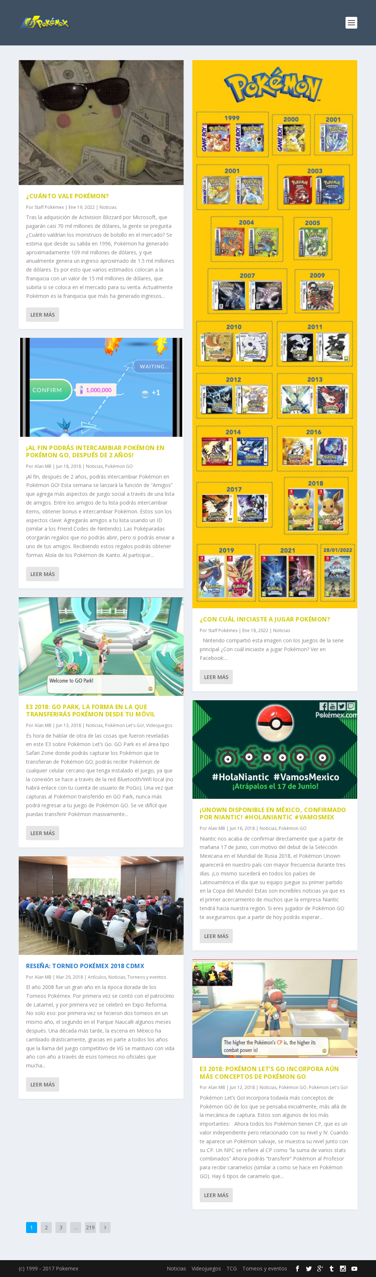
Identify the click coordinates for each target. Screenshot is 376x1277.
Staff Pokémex (49, 207)
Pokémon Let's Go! (124, 725)
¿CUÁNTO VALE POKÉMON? (67, 196)
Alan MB (43, 466)
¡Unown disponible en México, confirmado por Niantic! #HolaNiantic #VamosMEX (273, 814)
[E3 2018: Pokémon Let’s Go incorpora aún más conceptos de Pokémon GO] (274, 1008)
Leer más (42, 314)
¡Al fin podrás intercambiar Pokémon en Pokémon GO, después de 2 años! (95, 452)
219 (90, 1227)
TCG (232, 1268)
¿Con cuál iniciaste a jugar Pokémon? (265, 619)
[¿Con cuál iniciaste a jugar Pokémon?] (274, 334)
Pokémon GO (119, 466)
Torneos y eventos (146, 977)
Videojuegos (159, 725)
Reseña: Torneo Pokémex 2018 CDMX (85, 966)
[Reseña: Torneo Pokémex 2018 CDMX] (101, 905)
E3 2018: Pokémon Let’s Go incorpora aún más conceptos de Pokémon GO (269, 1073)
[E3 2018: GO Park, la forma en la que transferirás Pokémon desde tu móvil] (101, 646)
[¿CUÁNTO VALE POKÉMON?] (101, 122)
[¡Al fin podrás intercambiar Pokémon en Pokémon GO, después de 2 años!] (101, 387)
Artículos (97, 977)
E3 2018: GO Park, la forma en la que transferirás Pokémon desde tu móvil (91, 711)
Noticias (108, 207)
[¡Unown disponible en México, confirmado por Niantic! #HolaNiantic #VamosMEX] (274, 749)
